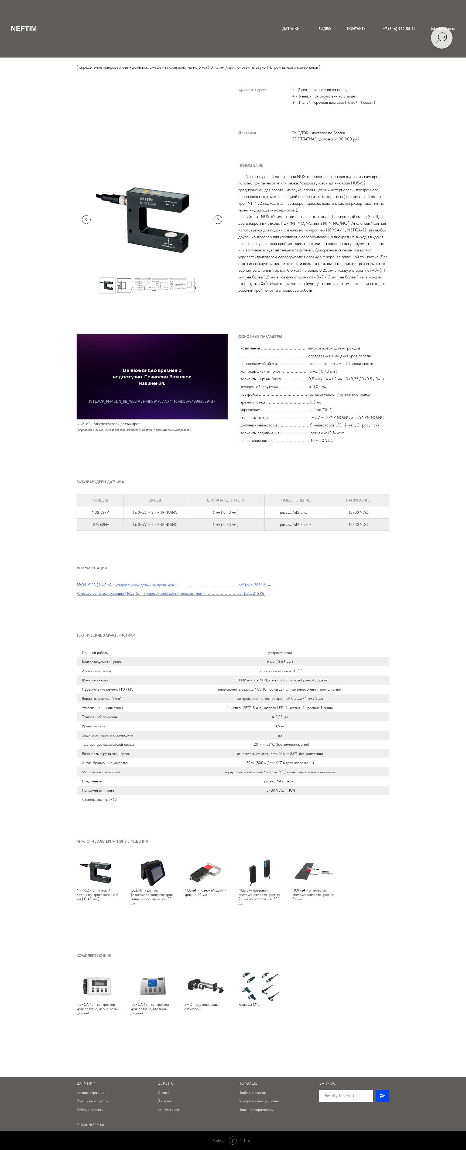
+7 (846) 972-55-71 (399, 28)
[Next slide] (218, 219)
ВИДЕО (324, 28)
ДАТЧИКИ (291, 28)
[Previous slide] (86, 219)
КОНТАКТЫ (356, 28)
